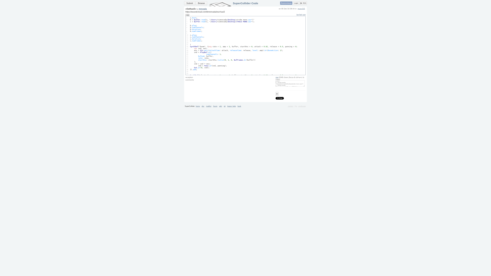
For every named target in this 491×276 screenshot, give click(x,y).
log (298, 15)
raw (277, 77)
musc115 (301, 9)
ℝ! (277, 94)
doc (203, 106)
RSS (304, 3)
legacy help (231, 106)
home (198, 106)
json (304, 15)
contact (290, 106)
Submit (189, 3)
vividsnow (302, 106)
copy (187, 15)
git (225, 106)
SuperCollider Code (245, 3)
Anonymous (286, 3)
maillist (208, 106)
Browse (201, 3)
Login (296, 3)
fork (300, 15)
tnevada (203, 9)
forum (215, 106)
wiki (220, 106)
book (239, 106)
